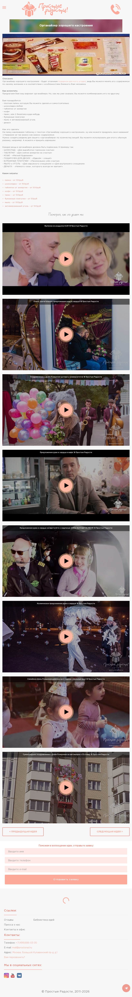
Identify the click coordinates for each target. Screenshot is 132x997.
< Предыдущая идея (23, 832)
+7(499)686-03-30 (26, 943)
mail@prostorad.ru (22, 948)
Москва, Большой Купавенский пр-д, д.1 (34, 953)
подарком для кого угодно (72, 81)
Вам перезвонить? (14, 957)
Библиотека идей (43, 920)
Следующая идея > (110, 832)
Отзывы (8, 920)
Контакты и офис (14, 930)
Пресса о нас (12, 925)
